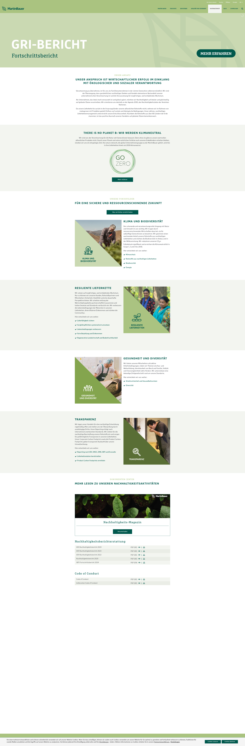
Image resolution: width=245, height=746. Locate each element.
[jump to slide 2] (123, 71)
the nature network (211, 2)
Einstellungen (104, 742)
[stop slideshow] (126, 71)
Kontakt (235, 2)
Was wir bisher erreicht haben (122, 212)
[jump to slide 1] (121, 71)
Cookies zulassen (213, 741)
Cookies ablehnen (230, 741)
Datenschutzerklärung (161, 742)
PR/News (228, 2)
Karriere (221, 2)
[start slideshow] (119, 71)
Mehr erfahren (122, 179)
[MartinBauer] (13, 8)
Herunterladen (122, 531)
